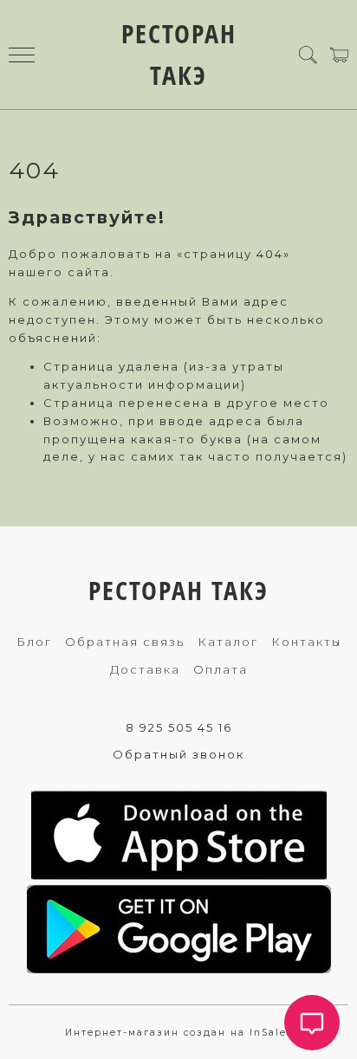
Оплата (220, 669)
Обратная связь (125, 642)
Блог (34, 642)
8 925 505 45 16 (179, 727)
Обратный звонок (178, 754)
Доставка (145, 669)
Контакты (306, 642)
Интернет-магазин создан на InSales (179, 1032)
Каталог (228, 642)
